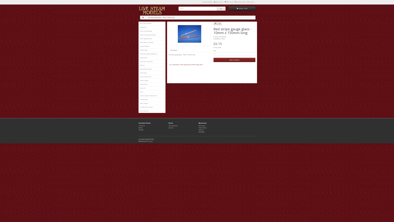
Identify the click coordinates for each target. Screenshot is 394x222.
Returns (141, 128)
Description (173, 50)
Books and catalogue (146, 31)
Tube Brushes (144, 99)
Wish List (201, 130)
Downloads (143, 27)
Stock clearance (144, 111)
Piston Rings (143, 73)
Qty (215, 50)
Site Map (141, 130)
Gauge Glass (143, 58)
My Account (202, 126)
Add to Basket (234, 60)
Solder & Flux (143, 84)
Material (142, 65)
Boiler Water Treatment (146, 42)
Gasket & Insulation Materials (148, 54)
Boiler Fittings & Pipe (146, 39)
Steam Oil (142, 88)
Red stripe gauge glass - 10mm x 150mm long (161, 17)
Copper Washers (145, 46)
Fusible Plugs (143, 50)
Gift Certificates (173, 126)
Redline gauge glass (197, 64)
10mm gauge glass (185, 64)
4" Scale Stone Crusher (146, 107)
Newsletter (202, 132)
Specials (171, 128)
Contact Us (142, 126)
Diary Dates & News (145, 23)
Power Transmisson (145, 77)
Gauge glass (175, 64)
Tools (141, 92)
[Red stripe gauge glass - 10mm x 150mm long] (190, 34)
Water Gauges (144, 103)
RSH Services (149, 141)
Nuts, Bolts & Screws (146, 69)
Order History (203, 128)
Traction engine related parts (148, 96)
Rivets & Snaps (144, 80)
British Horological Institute (148, 35)
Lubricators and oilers (146, 61)
